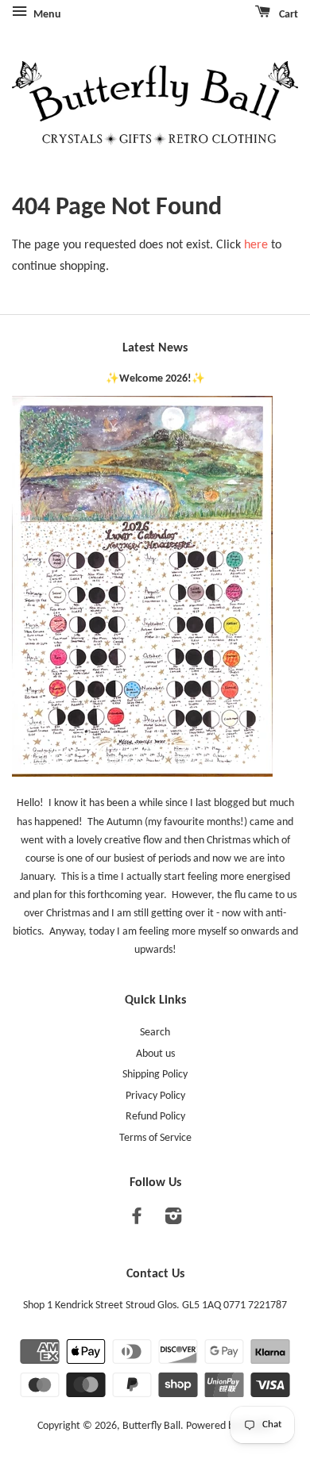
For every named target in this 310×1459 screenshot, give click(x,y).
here (256, 245)
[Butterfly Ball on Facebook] (136, 1220)
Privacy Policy (155, 1096)
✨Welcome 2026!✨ (155, 379)
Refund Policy (155, 1117)
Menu (46, 15)
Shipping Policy (155, 1074)
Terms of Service (155, 1138)
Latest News (155, 348)
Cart (287, 15)
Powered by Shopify (229, 1426)
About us (155, 1054)
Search (155, 1032)
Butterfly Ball (151, 1426)
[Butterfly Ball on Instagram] (173, 1220)
